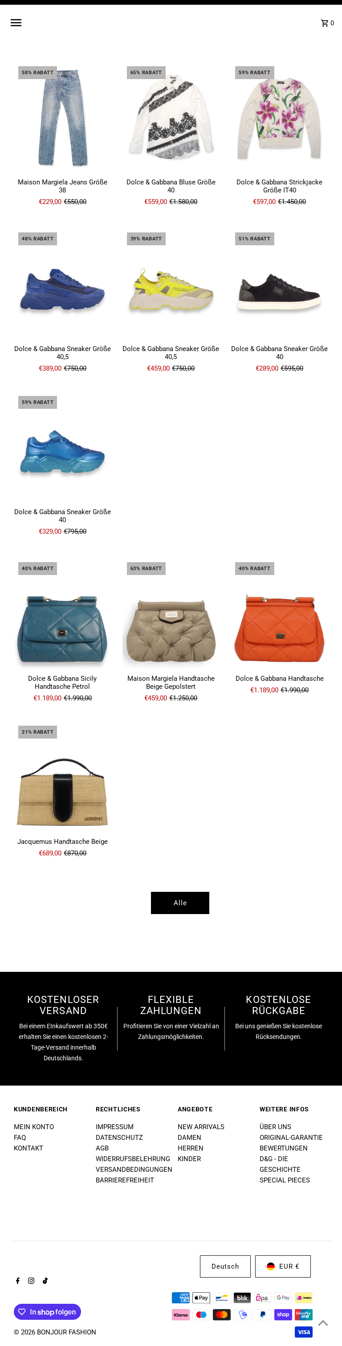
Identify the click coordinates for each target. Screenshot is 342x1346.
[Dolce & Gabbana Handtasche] (279, 614)
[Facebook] (17, 1281)
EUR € (289, 1266)
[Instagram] (30, 1281)
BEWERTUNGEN (284, 1148)
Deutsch (225, 1266)
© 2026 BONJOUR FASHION (55, 1332)
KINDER (189, 1159)
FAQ (20, 1138)
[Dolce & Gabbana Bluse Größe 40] (171, 118)
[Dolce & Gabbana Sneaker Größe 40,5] (62, 284)
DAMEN (189, 1138)
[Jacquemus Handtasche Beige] (62, 777)
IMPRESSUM (115, 1127)
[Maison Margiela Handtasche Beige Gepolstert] (171, 614)
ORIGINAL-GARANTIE (291, 1138)
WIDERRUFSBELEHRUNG (133, 1159)
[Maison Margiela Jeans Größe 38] (62, 118)
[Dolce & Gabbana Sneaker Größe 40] (279, 284)
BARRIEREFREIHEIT (125, 1180)
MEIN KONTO (34, 1127)
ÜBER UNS (275, 1127)
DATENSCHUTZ (119, 1138)
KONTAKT (28, 1148)
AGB (102, 1148)
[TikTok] (44, 1281)
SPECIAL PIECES (285, 1180)
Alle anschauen (180, 906)
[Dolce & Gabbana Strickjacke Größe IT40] (279, 118)
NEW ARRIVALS (201, 1127)
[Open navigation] (76, 23)
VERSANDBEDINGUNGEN (134, 1170)
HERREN (191, 1148)
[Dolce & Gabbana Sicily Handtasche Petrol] (62, 614)
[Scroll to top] (323, 1323)
